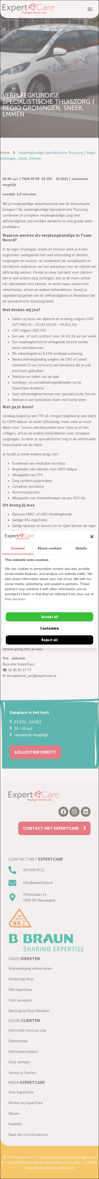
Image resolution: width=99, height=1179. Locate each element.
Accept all (49, 617)
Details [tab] (81, 548)
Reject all (49, 640)
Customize (49, 628)
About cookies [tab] (49, 548)
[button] (91, 536)
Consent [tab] (18, 548)
